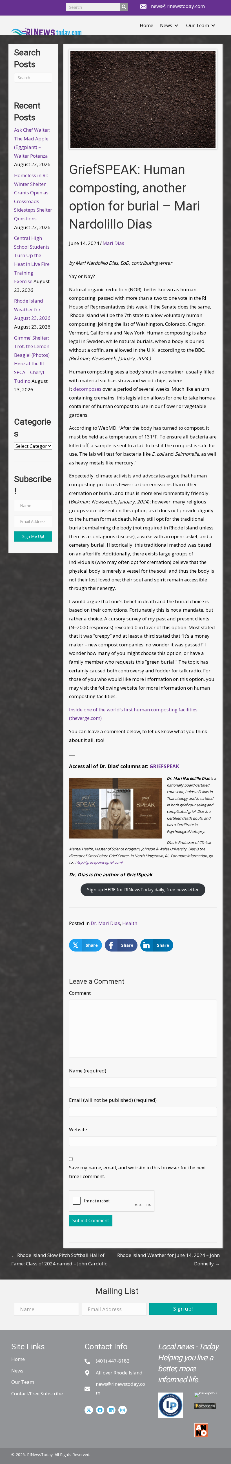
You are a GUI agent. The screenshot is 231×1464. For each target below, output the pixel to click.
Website (78, 1129)
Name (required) (87, 1070)
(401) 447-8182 (113, 1360)
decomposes (88, 389)
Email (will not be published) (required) (113, 1100)
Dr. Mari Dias (105, 923)
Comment (80, 993)
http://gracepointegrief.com (98, 862)
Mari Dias (113, 243)
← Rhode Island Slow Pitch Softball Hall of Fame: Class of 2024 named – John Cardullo (59, 1259)
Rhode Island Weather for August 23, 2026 (32, 309)
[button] (176, 25)
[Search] (124, 7)
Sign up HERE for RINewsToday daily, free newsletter (143, 890)
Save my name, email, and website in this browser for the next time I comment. (137, 1172)
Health (129, 923)
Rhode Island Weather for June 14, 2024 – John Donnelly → (168, 1259)
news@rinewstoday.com (178, 6)
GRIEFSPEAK (164, 766)
